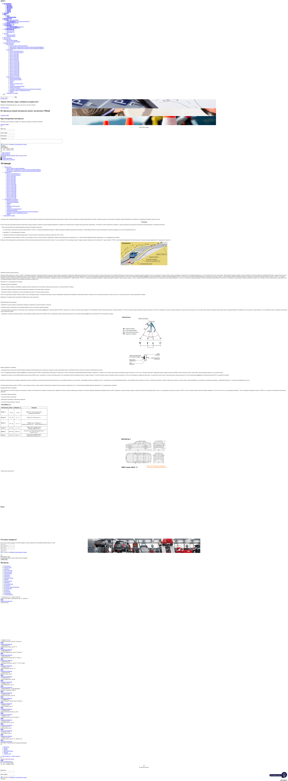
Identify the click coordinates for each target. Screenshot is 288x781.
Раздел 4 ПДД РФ (14, 56)
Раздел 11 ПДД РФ (14, 63)
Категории (6, 747)
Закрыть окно (4, 559)
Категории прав (8, 18)
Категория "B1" (11, 30)
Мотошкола (10, 7)
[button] (3, 98)
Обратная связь (7, 25)
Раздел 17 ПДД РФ (14, 70)
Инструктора (7, 23)
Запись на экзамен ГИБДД (13, 27)
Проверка (3, 145)
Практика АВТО (11, 21)
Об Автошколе (7, 3)
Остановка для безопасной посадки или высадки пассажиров (25, 89)
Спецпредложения (11, 17)
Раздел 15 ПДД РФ (14, 67)
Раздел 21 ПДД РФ (14, 75)
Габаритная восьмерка (15, 78)
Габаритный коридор (15, 87)
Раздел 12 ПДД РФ (14, 64)
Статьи (5, 748)
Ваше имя (3, 128)
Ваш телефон (4, 132)
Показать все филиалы (6, 601)
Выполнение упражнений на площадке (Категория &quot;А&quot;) (27, 48)
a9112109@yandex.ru (7, 761)
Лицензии (6, 13)
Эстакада (12, 85)
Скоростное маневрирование (17, 86)
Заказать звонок (23, 155)
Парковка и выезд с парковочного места (20, 90)
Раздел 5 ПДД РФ (14, 58)
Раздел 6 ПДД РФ (14, 59)
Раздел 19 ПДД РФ (14, 72)
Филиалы (6, 19)
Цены (5, 14)
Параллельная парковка (16, 79)
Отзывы (9, 10)
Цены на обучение (8, 751)
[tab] (7, 566)
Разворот (12, 81)
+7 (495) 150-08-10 (5, 152)
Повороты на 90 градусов (16, 83)
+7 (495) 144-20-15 (5, 154)
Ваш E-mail (3, 135)
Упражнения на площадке (13, 76)
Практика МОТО (11, 22)
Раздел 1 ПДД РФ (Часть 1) (16, 51)
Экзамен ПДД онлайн (12, 93)
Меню (3, 0)
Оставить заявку (5, 107)
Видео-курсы (10, 44)
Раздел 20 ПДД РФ (14, 74)
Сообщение (4, 138)
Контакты (9, 4)
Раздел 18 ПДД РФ (14, 71)
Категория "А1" (11, 32)
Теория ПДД (10, 49)
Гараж (11, 82)
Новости (9, 11)
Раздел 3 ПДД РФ (14, 55)
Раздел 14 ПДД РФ (14, 66)
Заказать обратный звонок (7, 759)
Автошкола (9, 6)
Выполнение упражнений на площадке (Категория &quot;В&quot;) (27, 47)
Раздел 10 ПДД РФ (14, 62)
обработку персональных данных (18, 144)
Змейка (11, 91)
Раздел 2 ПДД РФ (14, 53)
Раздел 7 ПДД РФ (14, 60)
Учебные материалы (9, 29)
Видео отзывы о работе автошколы (19, 45)
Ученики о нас (7, 753)
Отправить (4, 147)
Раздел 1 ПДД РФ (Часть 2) (16, 52)
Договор (9, 8)
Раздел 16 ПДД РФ (14, 68)
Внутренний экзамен (12, 26)
